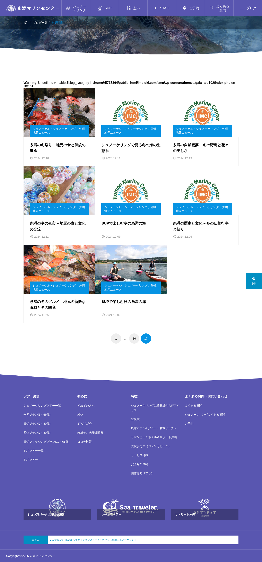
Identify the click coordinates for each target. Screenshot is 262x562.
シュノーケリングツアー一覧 (42, 405)
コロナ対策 (84, 441)
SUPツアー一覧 (34, 450)
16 (134, 338)
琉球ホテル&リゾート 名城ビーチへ (154, 428)
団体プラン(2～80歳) (37, 432)
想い (80, 414)
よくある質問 (193, 405)
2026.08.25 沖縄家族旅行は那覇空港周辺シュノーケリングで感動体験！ (91, 539)
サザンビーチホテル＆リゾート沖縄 (154, 437)
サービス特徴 (139, 455)
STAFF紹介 (84, 423)
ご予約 (189, 423)
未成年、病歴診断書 (90, 432)
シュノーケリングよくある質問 (205, 414)
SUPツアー (31, 459)
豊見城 (135, 419)
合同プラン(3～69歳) (37, 414)
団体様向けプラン (142, 473)
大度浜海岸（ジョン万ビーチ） (151, 446)
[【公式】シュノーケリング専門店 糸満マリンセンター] (32, 8)
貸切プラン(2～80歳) (37, 423)
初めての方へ (86, 405)
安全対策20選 (140, 464)
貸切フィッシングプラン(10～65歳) (46, 441)
